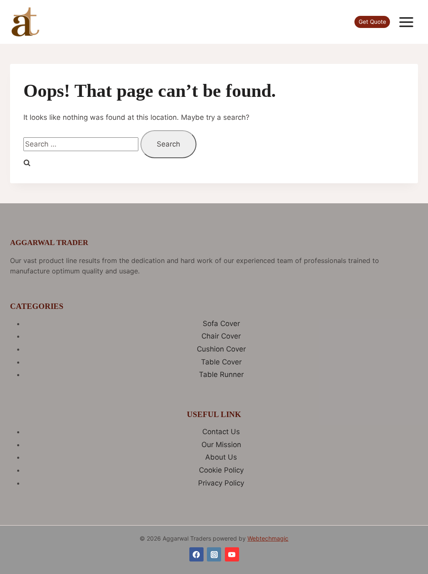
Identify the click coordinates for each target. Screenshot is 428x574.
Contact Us (221, 431)
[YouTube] (232, 554)
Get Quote (372, 21)
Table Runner (221, 374)
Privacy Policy (221, 483)
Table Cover (221, 362)
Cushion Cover (221, 349)
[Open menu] (406, 22)
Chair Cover (221, 336)
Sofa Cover (221, 323)
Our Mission (221, 444)
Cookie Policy (221, 470)
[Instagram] (214, 554)
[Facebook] (196, 554)
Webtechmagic (267, 538)
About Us (221, 457)
